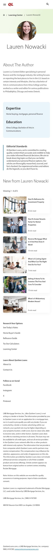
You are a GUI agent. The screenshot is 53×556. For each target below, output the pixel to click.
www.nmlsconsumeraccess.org (26, 549)
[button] (4, 4)
